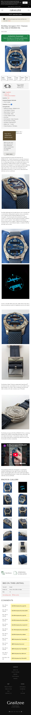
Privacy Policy (8, 686)
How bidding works (7, 595)
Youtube (22, 693)
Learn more (9, 154)
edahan (24, 634)
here (9, 20)
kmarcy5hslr (25, 610)
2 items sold (6, 94)
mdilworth (23, 653)
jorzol (22, 644)
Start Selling (15, 676)
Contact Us (8, 693)
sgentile (24, 605)
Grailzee (15, 10)
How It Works (15, 672)
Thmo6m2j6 (24, 639)
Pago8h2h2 (8, 92)
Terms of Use (8, 689)
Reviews (15, 678)
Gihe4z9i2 (23, 658)
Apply (25, 2)
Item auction (16, 595)
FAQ (8, 691)
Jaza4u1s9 (24, 625)
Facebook (22, 689)
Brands (15, 674)
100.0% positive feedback (9, 95)
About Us (15, 669)
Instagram (22, 686)
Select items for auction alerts (14, 6)
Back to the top (15, 712)
